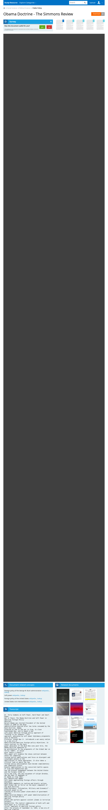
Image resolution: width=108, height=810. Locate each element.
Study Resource (10, 2)
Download (96, 14)
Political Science (24, 8)
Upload (92, 2)
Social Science (12, 8)
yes (42, 27)
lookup (6, 692)
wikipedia (45, 691)
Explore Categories (27, 2)
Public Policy (37, 8)
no (49, 27)
